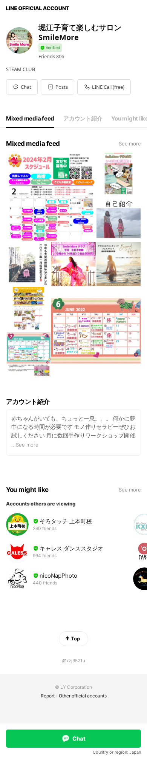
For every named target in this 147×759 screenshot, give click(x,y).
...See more (24, 445)
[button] (57, 86)
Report (48, 696)
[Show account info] (50, 47)
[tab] (30, 119)
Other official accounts (83, 696)
